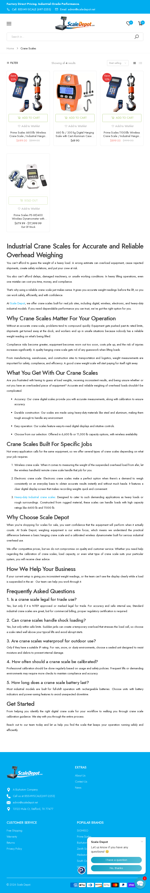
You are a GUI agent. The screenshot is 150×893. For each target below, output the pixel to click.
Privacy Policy (14, 849)
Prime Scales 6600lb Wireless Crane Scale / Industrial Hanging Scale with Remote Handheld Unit (28, 136)
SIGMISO (82, 830)
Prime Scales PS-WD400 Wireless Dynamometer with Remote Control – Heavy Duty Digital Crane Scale (28, 220)
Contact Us (81, 781)
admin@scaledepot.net (25, 802)
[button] (140, 883)
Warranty (12, 837)
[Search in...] (136, 37)
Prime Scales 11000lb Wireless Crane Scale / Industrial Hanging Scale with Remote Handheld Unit (122, 136)
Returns (11, 843)
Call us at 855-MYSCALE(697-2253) (34, 796)
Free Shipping (14, 830)
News (78, 788)
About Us (80, 775)
